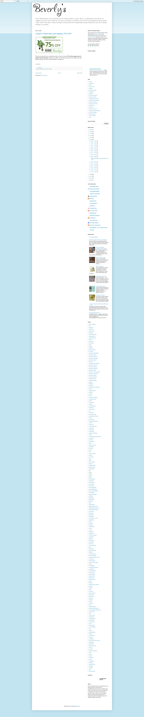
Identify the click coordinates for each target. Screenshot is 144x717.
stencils (90, 633)
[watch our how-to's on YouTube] (93, 45)
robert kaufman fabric (94, 608)
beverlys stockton (93, 112)
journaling (91, 542)
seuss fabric (91, 621)
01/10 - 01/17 (93, 171)
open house (91, 572)
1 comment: (39, 67)
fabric (90, 85)
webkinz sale (92, 664)
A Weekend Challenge (101, 276)
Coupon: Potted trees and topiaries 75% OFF (53, 34)
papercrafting (92, 579)
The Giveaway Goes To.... (95, 312)
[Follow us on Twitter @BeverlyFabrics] (89, 45)
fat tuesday (91, 468)
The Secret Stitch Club (95, 225)
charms (90, 404)
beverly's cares (92, 354)
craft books (91, 428)
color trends (91, 419)
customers (91, 438)
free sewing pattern (93, 491)
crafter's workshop (93, 433)
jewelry (90, 538)
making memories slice (94, 557)
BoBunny (91, 383)
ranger (90, 601)
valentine (91, 657)
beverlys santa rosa (93, 103)
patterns (91, 582)
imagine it (91, 531)
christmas (91, 83)
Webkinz (91, 662)
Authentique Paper (94, 186)
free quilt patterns (93, 489)
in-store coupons (48, 68)
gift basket (91, 497)
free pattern (91, 482)
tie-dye (90, 647)
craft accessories (93, 426)
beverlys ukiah (92, 114)
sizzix (90, 623)
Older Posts (79, 73)
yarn (90, 669)
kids (90, 547)
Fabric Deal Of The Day (95, 68)
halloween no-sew (93, 518)
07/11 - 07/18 (93, 152)
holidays (91, 525)
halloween (91, 91)
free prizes (91, 484)
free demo (91, 480)
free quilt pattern (92, 487)
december (91, 446)
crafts (90, 434)
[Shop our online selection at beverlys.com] (98, 45)
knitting (90, 552)
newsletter (91, 569)
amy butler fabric (93, 334)
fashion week (92, 467)
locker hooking (92, 555)
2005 (90, 180)
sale (90, 613)
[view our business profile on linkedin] (96, 45)
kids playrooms (92, 550)
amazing (91, 332)
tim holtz (91, 107)
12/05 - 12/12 (93, 141)
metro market (92, 560)
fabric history (92, 462)
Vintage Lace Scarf (100, 295)
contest (90, 422)
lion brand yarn (92, 554)
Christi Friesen (92, 406)
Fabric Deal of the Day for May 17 (97, 70)
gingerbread (92, 504)
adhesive (91, 327)
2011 (90, 137)
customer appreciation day (95, 436)
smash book (92, 625)
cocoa (90, 417)
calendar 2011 (92, 390)
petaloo (90, 586)
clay (90, 411)
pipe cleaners (92, 593)
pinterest (91, 591)
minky (90, 564)
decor (90, 450)
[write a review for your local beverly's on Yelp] (95, 45)
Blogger (78, 706)
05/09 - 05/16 (93, 162)
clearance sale (92, 414)
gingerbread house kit (94, 508)
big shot (91, 382)
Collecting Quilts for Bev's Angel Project (98, 239)
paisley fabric (92, 574)
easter (90, 455)
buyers (90, 389)
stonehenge (91, 635)
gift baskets (91, 499)
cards (90, 395)
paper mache (92, 576)
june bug (91, 543)
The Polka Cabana (94, 222)
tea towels (91, 644)
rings (90, 604)
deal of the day (92, 445)
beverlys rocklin (92, 97)
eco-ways (91, 457)
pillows (90, 587)
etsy (90, 117)
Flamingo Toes (93, 201)
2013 (90, 133)
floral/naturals (42, 68)
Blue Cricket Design (94, 189)
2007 (90, 178)
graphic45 (91, 514)
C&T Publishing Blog (94, 191)
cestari (90, 400)
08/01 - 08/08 (93, 150)
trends (90, 654)
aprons (90, 339)
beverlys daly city (93, 108)
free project (91, 485)
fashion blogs (92, 465)
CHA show (91, 402)
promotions (91, 596)
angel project (92, 336)
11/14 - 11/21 (93, 145)
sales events (92, 615)
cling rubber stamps (93, 416)
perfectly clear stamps (94, 584)
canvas (90, 394)
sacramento (91, 611)
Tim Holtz (92, 230)
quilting (90, 88)
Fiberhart (92, 198)
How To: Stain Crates (100, 257)
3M (89, 326)
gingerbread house (93, 506)
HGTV (90, 521)
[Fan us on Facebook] (91, 45)
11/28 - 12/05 (93, 143)
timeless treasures (93, 650)
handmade (91, 519)
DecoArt (91, 448)
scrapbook (91, 616)
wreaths (91, 667)
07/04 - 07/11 (93, 154)
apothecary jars (92, 337)
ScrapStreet (92, 218)
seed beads (91, 620)
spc (90, 628)
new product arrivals (93, 98)
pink (90, 589)
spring (90, 630)
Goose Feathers (93, 203)
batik (90, 344)
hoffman (91, 523)
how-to (90, 530)
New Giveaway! (99, 266)
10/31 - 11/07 (93, 147)
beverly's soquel (92, 360)
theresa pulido (92, 645)
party (90, 581)
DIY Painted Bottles (93, 237)
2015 (90, 129)
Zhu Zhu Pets (92, 671)
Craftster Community (95, 193)
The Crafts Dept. (93, 220)
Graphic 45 (92, 205)
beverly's (91, 351)
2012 (90, 135)
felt (89, 470)
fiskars (90, 474)
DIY (90, 451)
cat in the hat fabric (93, 397)
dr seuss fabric (92, 115)
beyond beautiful (93, 380)
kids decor (91, 548)
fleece (90, 477)
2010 (90, 139)
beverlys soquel (92, 90)
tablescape (91, 642)
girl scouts (91, 511)
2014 (90, 131)
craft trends (91, 105)
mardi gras (91, 559)
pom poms (91, 594)
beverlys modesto (93, 102)
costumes (91, 424)
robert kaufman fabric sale (95, 610)
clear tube (91, 412)
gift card (91, 501)
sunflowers (91, 639)
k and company (92, 545)
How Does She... (93, 208)
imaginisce (91, 533)
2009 (90, 174)
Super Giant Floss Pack (94, 640)
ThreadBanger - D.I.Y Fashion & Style (98, 227)
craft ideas (91, 429)
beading (91, 93)
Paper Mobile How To (101, 286)
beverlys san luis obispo (94, 110)
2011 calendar (92, 324)
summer (91, 637)
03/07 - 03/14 (93, 166)
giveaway (91, 513)
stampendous (92, 632)
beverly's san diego (93, 358)
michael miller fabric (93, 562)
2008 (90, 176)
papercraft (91, 577)
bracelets (91, 385)
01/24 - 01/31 (93, 169)
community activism (93, 421)
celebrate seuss (92, 399)
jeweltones (91, 540)
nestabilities (91, 565)
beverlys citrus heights (94, 100)
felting (90, 472)
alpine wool (91, 331)
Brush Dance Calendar (94, 387)
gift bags (91, 496)
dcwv (90, 443)
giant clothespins (93, 494)
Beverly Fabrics (97, 34)
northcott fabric (92, 570)
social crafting (92, 627)
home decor (91, 86)
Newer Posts (39, 73)
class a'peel (91, 409)
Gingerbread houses (93, 509)
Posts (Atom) (44, 75)
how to (90, 81)
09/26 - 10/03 (93, 149)
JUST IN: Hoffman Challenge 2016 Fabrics (101, 248)
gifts (90, 502)
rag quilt (91, 599)
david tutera (91, 441)
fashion (90, 463)
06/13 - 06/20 (93, 156)
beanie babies (92, 349)
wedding (91, 666)
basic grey (91, 343)
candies (91, 392)
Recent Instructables (95, 215)
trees (90, 652)
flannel (90, 475)
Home (59, 73)
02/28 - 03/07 (93, 167)
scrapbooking (92, 618)
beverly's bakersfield (93, 353)
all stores (91, 329)
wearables (91, 661)
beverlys (91, 361)
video (90, 659)
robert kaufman (92, 606)
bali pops (91, 341)
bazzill (90, 346)
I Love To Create (93, 210)
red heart (91, 603)
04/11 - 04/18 (93, 164)
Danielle (91, 439)
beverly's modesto (93, 356)
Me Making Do (93, 213)
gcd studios (91, 492)
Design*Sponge (93, 196)
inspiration (91, 536)
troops (90, 656)
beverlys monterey (93, 95)
